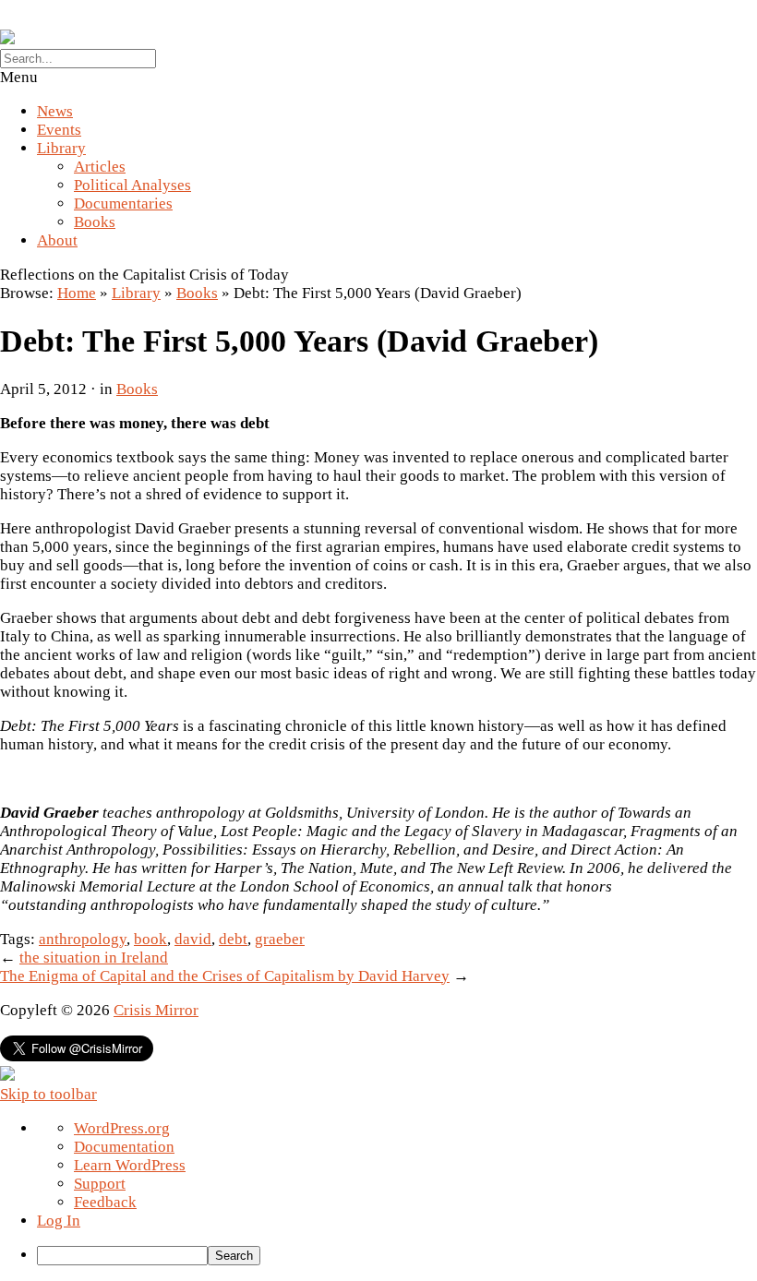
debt (233, 939)
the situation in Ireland (93, 957)
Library (61, 148)
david (192, 939)
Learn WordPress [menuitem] (130, 1165)
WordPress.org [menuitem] (122, 1128)
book (150, 939)
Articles (100, 166)
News (55, 111)
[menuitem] (397, 1255)
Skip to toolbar (48, 1094)
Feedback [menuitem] (105, 1202)
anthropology (82, 939)
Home (76, 293)
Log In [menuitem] (58, 1220)
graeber (280, 939)
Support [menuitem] (100, 1183)
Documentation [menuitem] (124, 1146)
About (57, 240)
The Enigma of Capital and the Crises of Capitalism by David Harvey (225, 976)
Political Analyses (132, 185)
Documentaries (123, 203)
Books (94, 222)
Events (59, 129)
